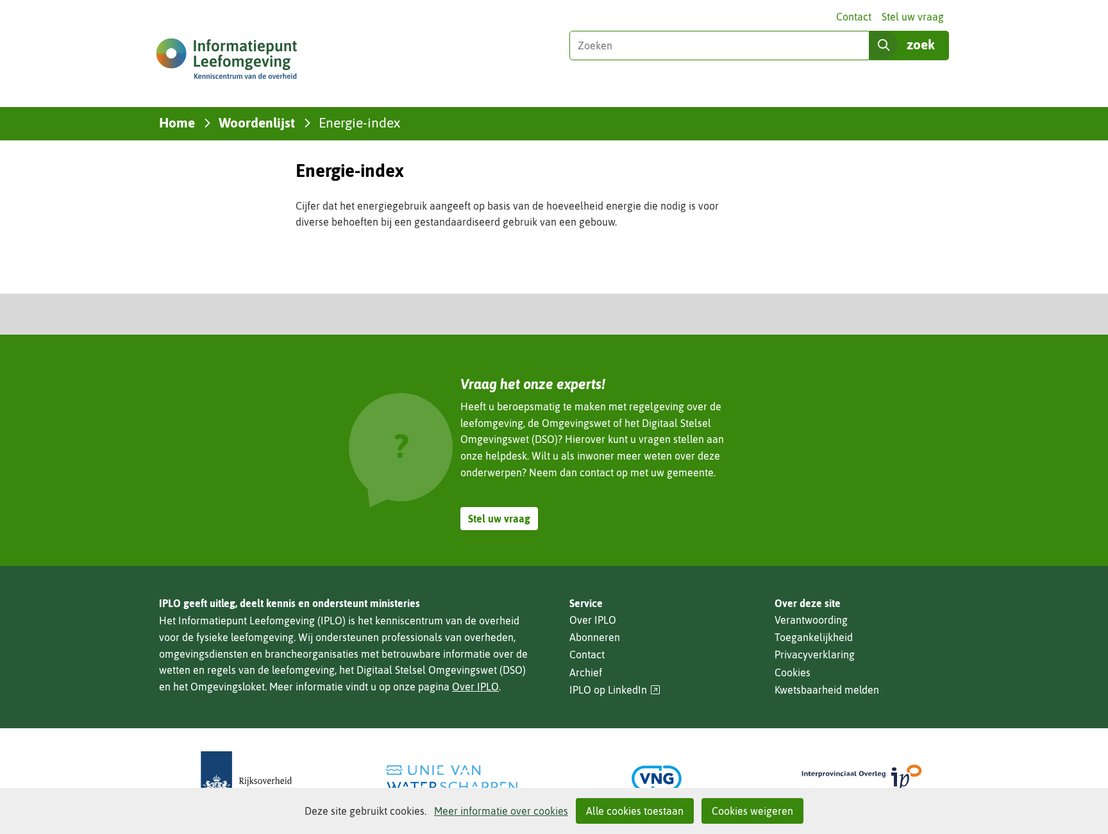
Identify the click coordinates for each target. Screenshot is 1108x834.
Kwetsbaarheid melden (827, 690)
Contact (853, 16)
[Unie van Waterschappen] (451, 778)
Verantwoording (811, 620)
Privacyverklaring (815, 654)
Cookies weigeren (752, 811)
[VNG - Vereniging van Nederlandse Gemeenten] (656, 778)
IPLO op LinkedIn (614, 690)
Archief (585, 672)
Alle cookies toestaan (635, 811)
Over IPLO (475, 686)
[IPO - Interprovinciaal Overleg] (862, 778)
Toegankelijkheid (814, 637)
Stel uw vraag (913, 16)
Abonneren (594, 637)
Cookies (792, 672)
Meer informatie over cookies (501, 811)
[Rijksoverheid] (246, 778)
